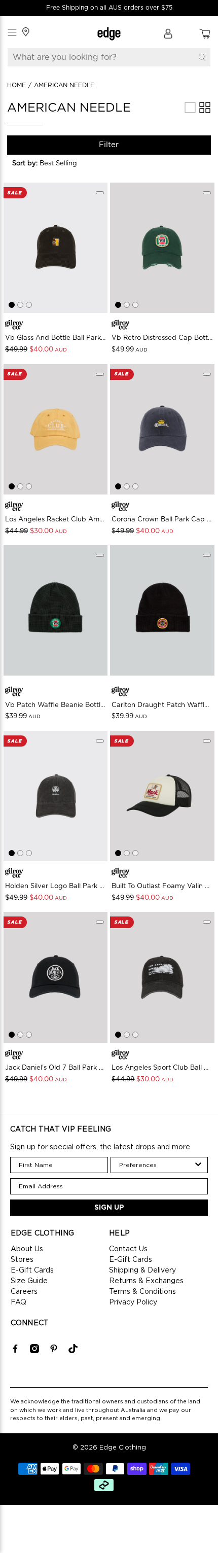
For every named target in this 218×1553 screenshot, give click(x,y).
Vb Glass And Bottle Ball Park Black (55, 338)
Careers (24, 1291)
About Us (27, 1249)
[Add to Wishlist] (100, 192)
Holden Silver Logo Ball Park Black (55, 886)
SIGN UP (109, 1207)
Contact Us (128, 1249)
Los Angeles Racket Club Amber (55, 519)
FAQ (18, 1302)
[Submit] (202, 57)
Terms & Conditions (142, 1291)
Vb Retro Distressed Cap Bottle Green (162, 338)
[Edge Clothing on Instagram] (34, 1351)
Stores (22, 1259)
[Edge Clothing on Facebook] (15, 1351)
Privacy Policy (133, 1302)
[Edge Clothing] (109, 33)
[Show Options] (198, 1165)
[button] (50, 163)
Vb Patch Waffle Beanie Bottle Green (55, 705)
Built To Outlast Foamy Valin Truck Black (162, 886)
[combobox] (156, 1165)
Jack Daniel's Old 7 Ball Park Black (55, 1068)
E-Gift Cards (32, 1270)
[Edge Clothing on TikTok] (73, 1351)
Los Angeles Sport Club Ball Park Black (162, 1068)
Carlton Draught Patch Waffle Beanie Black (162, 705)
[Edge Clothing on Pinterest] (53, 1351)
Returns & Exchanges (146, 1281)
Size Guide (29, 1281)
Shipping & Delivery (142, 1270)
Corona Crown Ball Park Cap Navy (162, 519)
